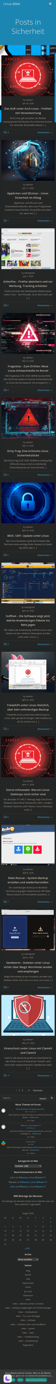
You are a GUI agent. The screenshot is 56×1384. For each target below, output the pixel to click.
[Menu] (50, 3)
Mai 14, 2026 (28, 361)
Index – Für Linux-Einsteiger (28, 1316)
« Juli (27, 1248)
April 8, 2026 (28, 872)
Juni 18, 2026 (28, 103)
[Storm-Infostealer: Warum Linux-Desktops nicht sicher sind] (28, 756)
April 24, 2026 (28, 530)
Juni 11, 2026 (28, 188)
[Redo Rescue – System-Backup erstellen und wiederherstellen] (28, 844)
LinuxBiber (32, 1112)
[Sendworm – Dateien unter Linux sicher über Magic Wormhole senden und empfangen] (28, 929)
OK (13, 1380)
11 (8, 1075)
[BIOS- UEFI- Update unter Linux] (28, 502)
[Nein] (52, 1376)
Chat (28, 1279)
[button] (8, 1378)
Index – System (28, 1328)
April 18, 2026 (28, 610)
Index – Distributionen (28, 1312)
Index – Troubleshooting (28, 1336)
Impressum (28, 1295)
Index (28, 1299)
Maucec (32, 1128)
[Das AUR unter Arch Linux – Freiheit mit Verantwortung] (28, 75)
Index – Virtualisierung (28, 1341)
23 (51, 1235)
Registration (28, 1345)
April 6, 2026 (28, 957)
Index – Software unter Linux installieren (28, 1324)
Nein (20, 1380)
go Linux (28, 1291)
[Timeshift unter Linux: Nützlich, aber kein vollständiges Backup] (28, 672)
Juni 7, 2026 (28, 276)
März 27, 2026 (28, 1043)
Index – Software (28, 1320)
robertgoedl (29, 273)
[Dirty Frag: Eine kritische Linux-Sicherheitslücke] (28, 417)
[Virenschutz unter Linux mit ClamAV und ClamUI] (28, 1015)
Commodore (31, 1142)
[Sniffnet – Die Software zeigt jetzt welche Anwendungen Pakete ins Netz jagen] (28, 582)
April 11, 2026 (28, 784)
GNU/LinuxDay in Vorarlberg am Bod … (31, 1109)
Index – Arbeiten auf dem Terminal (28, 1303)
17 (5, 1235)
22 (43, 1235)
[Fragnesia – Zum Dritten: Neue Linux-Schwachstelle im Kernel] (28, 333)
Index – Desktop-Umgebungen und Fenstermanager (28, 1307)
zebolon (29, 100)
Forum (28, 1287)
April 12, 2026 (28, 700)
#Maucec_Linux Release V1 (31, 1125)
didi (32, 1144)
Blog (28, 1270)
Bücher (28, 1274)
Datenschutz (28, 1283)
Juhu (12, 1177)
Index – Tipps (28, 1332)
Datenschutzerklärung (36, 1380)
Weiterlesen (34, 1117)
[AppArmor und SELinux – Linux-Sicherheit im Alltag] (28, 160)
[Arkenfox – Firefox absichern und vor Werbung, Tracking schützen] (28, 248)
